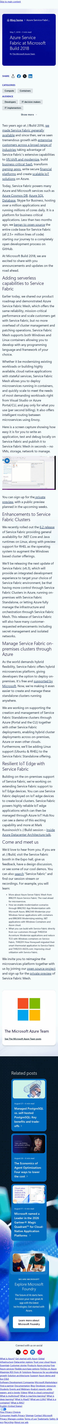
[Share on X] (25, 76)
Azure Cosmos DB (15, 195)
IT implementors (13, 108)
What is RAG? (17, 1402)
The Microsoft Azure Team (23, 54)
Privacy (4, 1419)
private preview (40, 973)
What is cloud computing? (41, 1392)
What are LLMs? (38, 1399)
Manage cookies (16, 1419)
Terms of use (30, 1419)
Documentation (22, 1385)
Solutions (26, 1372)
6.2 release (47, 527)
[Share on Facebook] (19, 76)
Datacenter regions (23, 1362)
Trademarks (43, 1419)
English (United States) (11, 1406)
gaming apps (11, 169)
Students (4, 1389)
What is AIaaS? (22, 1399)
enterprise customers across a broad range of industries (27, 145)
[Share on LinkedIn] (30, 76)
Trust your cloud (42, 1362)
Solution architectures (18, 1375)
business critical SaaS (17, 164)
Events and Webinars (20, 1389)
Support (34, 1375)
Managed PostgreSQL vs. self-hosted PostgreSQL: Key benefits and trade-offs (28, 1117)
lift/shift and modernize (22, 159)
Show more (27, 114)
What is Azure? (7, 1358)
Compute (9, 90)
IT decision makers (31, 102)
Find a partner (7, 1385)
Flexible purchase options (27, 1368)
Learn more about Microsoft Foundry (29, 1322)
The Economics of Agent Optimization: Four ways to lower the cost (27, 1170)
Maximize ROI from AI (11, 1372)
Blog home (16, 20)
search (19, 874)
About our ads (21, 1422)
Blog (33, 1385)
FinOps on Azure (48, 1368)
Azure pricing (43, 1365)
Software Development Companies (17, 1382)
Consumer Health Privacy (12, 1415)
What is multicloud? (9, 1396)
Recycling (9, 1422)
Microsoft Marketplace (46, 1382)
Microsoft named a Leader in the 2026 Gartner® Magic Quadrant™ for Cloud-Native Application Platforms (29, 1224)
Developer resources (46, 1385)
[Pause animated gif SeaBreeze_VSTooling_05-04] (7, 461)
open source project (41, 969)
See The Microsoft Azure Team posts (23, 1039)
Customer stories (18, 1365)
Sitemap (30, 1415)
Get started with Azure (26, 1358)
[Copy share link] (13, 76)
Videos (24, 1392)
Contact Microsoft (43, 1415)
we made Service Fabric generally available (25, 130)
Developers (10, 102)
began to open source (29, 225)
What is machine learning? (33, 1396)
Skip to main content (10, 1)
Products (31, 1365)
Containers (25, 90)
